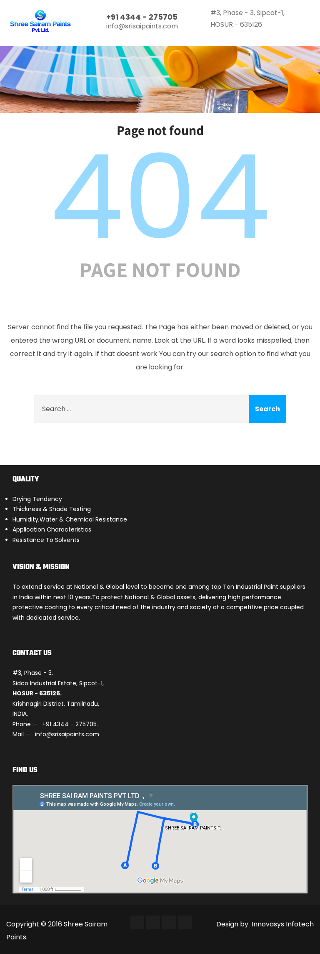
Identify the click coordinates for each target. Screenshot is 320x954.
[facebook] (137, 922)
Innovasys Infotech (282, 924)
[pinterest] (185, 922)
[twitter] (153, 922)
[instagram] (169, 922)
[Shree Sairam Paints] (40, 21)
